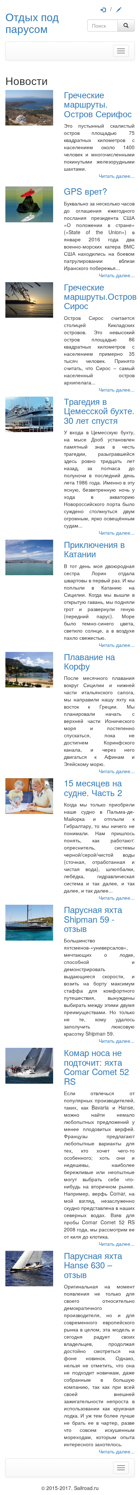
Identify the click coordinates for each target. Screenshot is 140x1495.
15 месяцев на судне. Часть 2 (93, 787)
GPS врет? (85, 191)
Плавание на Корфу (89, 661)
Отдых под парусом (32, 22)
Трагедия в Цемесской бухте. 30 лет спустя (99, 410)
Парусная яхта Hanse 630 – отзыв (93, 1265)
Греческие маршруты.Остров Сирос (100, 296)
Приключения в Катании (94, 549)
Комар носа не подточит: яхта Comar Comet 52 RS (96, 1066)
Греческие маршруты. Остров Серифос (98, 104)
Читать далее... (117, 175)
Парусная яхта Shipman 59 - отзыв (93, 919)
